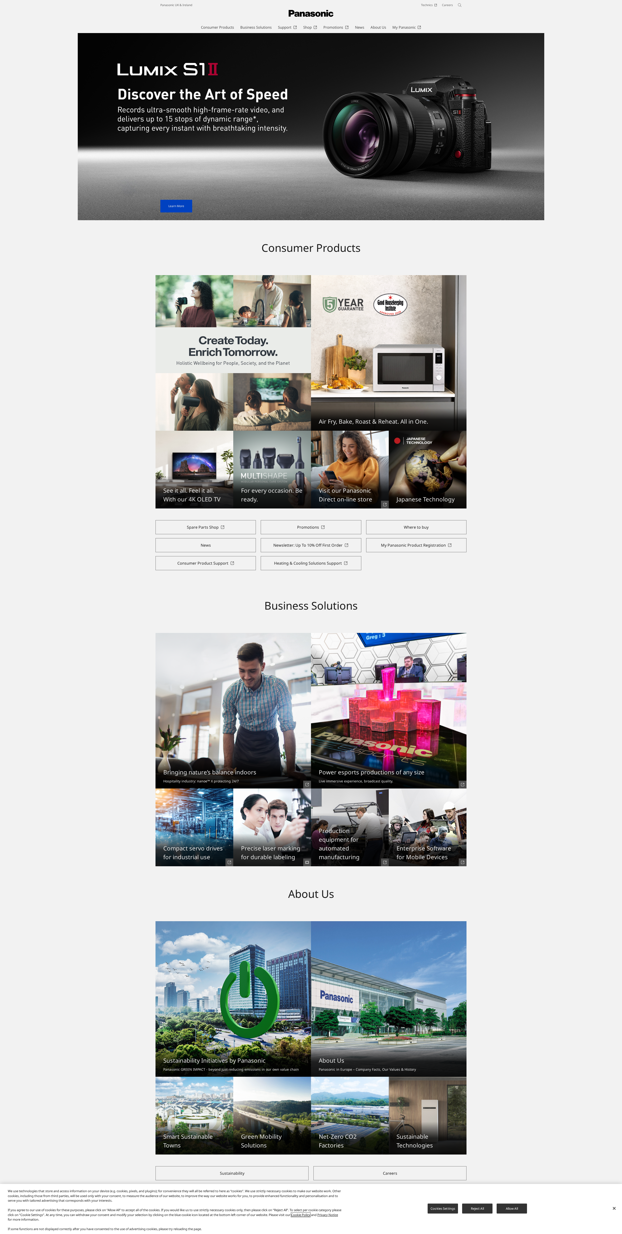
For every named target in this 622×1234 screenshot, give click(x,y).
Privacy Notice (327, 1215)
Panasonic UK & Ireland (176, 5)
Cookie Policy (300, 1215)
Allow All (512, 1208)
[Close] (614, 1208)
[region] (311, 1209)
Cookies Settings (443, 1208)
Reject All (477, 1208)
